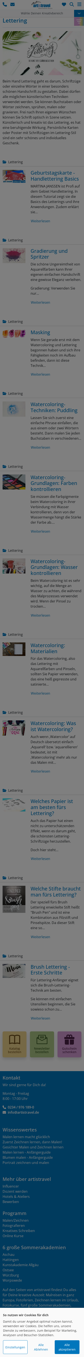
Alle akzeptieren (67, 1347)
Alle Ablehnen (41, 1347)
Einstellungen (15, 1347)
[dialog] (42, 1332)
